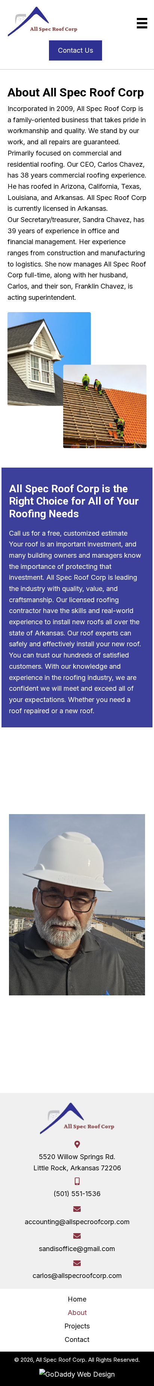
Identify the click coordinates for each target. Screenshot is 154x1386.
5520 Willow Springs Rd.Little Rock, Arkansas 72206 (77, 1162)
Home (77, 1299)
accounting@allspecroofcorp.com (77, 1222)
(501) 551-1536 (77, 1194)
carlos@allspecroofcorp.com (77, 1275)
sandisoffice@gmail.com (77, 1249)
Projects (77, 1326)
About (77, 1312)
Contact (77, 1339)
